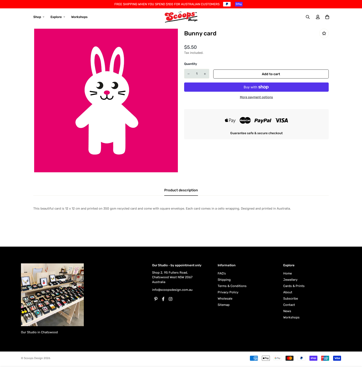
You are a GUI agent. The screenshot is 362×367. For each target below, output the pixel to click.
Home (287, 273)
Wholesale (225, 298)
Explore (56, 17)
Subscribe (290, 298)
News (287, 311)
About (287, 292)
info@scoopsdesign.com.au (172, 290)
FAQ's (222, 273)
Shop (37, 17)
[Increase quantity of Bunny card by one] (205, 74)
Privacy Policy (228, 292)
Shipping (224, 280)
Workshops (79, 17)
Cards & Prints (294, 286)
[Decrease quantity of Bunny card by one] (188, 74)
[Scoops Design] (181, 17)
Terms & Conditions (232, 286)
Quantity (190, 64)
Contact (289, 305)
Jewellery (290, 280)
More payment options (256, 97)
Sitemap (224, 305)
